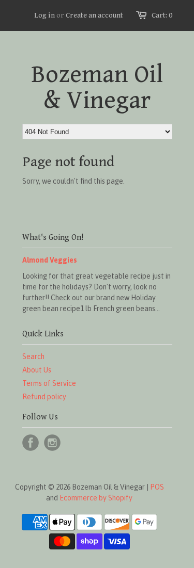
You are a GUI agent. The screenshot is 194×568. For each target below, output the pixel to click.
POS (157, 487)
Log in (44, 15)
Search (33, 356)
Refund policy (44, 397)
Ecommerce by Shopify (95, 498)
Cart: (162, 15)
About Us (36, 370)
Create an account (94, 15)
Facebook (30, 442)
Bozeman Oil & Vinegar (97, 87)
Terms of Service (49, 383)
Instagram (52, 442)
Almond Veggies (49, 260)
